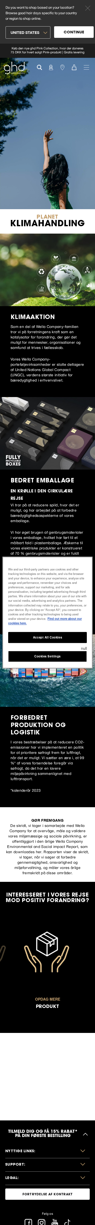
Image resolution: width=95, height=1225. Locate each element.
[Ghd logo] (14, 68)
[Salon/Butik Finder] (62, 67)
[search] (39, 67)
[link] (47, 51)
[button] (47, 1151)
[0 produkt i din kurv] (74, 67)
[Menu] (86, 67)
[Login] (51, 67)
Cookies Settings (47, 656)
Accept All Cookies (47, 637)
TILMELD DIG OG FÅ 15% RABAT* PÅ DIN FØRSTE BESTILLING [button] (43, 1134)
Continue (74, 32)
